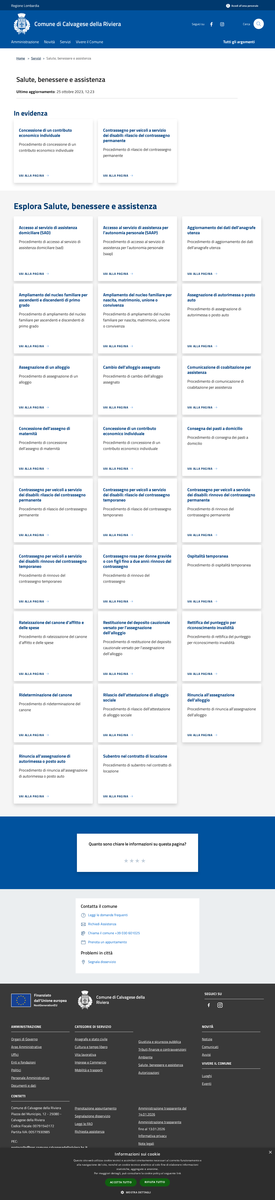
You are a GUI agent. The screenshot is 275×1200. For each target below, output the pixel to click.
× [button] (270, 1152)
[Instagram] (220, 24)
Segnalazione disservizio (92, 1116)
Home (20, 58)
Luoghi (207, 1075)
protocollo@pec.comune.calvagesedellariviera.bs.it (49, 1147)
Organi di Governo (24, 1039)
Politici (16, 1070)
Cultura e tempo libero (91, 1046)
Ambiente (145, 1057)
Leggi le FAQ (84, 1123)
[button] (137, 1192)
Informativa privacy (152, 1135)
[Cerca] (259, 24)
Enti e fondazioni (23, 1062)
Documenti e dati (23, 1085)
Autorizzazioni (148, 1072)
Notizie (207, 1039)
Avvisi (206, 1054)
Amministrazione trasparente (159, 1122)
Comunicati (210, 1046)
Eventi (206, 1083)
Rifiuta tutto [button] (155, 1182)
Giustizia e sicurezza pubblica (159, 1041)
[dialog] (137, 1174)
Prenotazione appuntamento (95, 1108)
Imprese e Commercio (90, 1062)
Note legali (146, 1143)
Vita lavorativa (85, 1054)
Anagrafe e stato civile (91, 1039)
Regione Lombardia (25, 5)
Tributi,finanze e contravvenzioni (162, 1049)
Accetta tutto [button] (121, 1182)
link (179, 1173)
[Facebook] (209, 24)
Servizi (36, 58)
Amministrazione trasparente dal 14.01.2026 (162, 1111)
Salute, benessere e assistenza (160, 1064)
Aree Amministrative (26, 1046)
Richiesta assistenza (89, 1131)
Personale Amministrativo (30, 1077)
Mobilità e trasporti (89, 1070)
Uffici (15, 1054)
